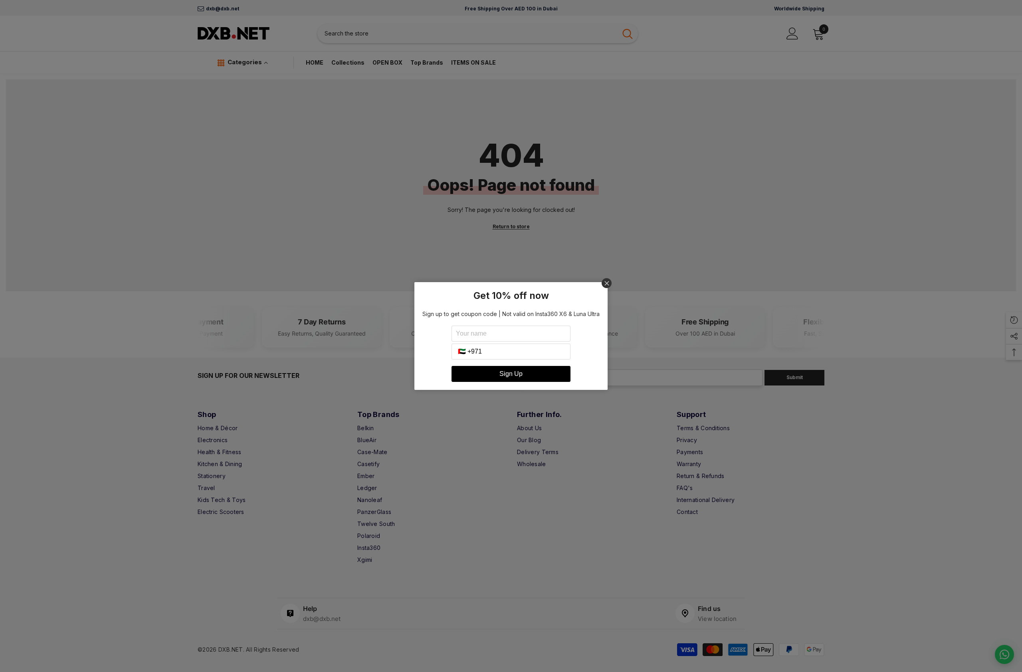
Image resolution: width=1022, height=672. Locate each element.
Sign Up (511, 373)
